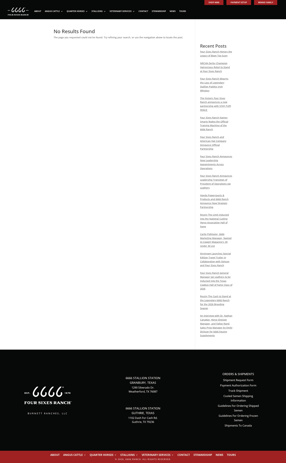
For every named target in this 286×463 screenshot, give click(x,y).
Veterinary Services (121, 11)
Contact (143, 11)
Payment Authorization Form (238, 385)
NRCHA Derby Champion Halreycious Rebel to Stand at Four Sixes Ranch (215, 67)
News (173, 11)
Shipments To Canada (238, 425)
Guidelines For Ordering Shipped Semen (238, 408)
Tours (182, 11)
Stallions (97, 11)
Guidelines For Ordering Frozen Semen (238, 418)
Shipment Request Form (238, 380)
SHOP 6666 (214, 2)
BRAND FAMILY (265, 2)
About (37, 11)
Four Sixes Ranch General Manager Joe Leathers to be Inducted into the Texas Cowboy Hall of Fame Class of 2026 (216, 280)
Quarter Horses (76, 11)
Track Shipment (238, 391)
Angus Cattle (52, 11)
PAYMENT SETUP (239, 2)
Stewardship (159, 11)
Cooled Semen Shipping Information (238, 398)
